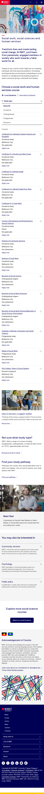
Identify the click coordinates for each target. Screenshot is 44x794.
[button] (36, 2)
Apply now (5, 148)
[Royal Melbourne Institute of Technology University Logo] (5, 2)
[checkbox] (40, 134)
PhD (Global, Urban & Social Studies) (15, 368)
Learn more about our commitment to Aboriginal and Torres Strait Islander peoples (21, 669)
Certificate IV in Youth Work (12, 203)
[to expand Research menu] (39, 746)
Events (7, 718)
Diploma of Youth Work (10, 258)
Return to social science (22, 620)
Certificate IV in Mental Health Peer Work (16, 189)
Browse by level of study (11, 453)
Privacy (34, 768)
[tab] (22, 106)
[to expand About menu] (39, 756)
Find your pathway (9, 477)
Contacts (8, 731)
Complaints (29, 770)
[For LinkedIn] (17, 763)
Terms (28, 768)
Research (6, 746)
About (5, 756)
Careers (7, 727)
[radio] (9, 95)
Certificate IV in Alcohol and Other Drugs (16, 154)
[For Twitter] (8, 763)
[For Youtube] (21, 763)
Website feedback (17, 770)
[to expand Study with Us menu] (39, 736)
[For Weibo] (26, 763)
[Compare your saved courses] (31, 2)
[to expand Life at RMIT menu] (39, 741)
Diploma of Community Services (13, 241)
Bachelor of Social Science (11, 276)
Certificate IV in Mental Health (12, 172)
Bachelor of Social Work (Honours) (14, 293)
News (6, 714)
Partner (6, 751)
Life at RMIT (7, 741)
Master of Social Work (10, 351)
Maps (6, 724)
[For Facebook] (3, 763)
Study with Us (8, 736)
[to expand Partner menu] (39, 751)
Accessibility (6, 770)
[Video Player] (22, 498)
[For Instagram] (12, 763)
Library (7, 721)
